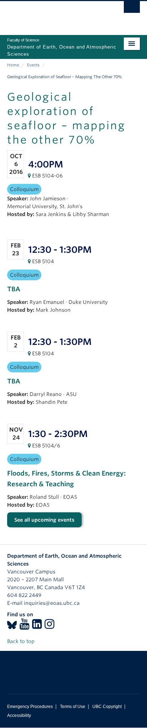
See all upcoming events (44, 520)
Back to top (21, 641)
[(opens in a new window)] (12, 626)
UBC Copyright (107, 706)
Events (33, 64)
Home (13, 64)
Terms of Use (72, 706)
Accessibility (19, 715)
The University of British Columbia (53, 14)
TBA (13, 289)
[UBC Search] (132, 9)
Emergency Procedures (30, 706)
